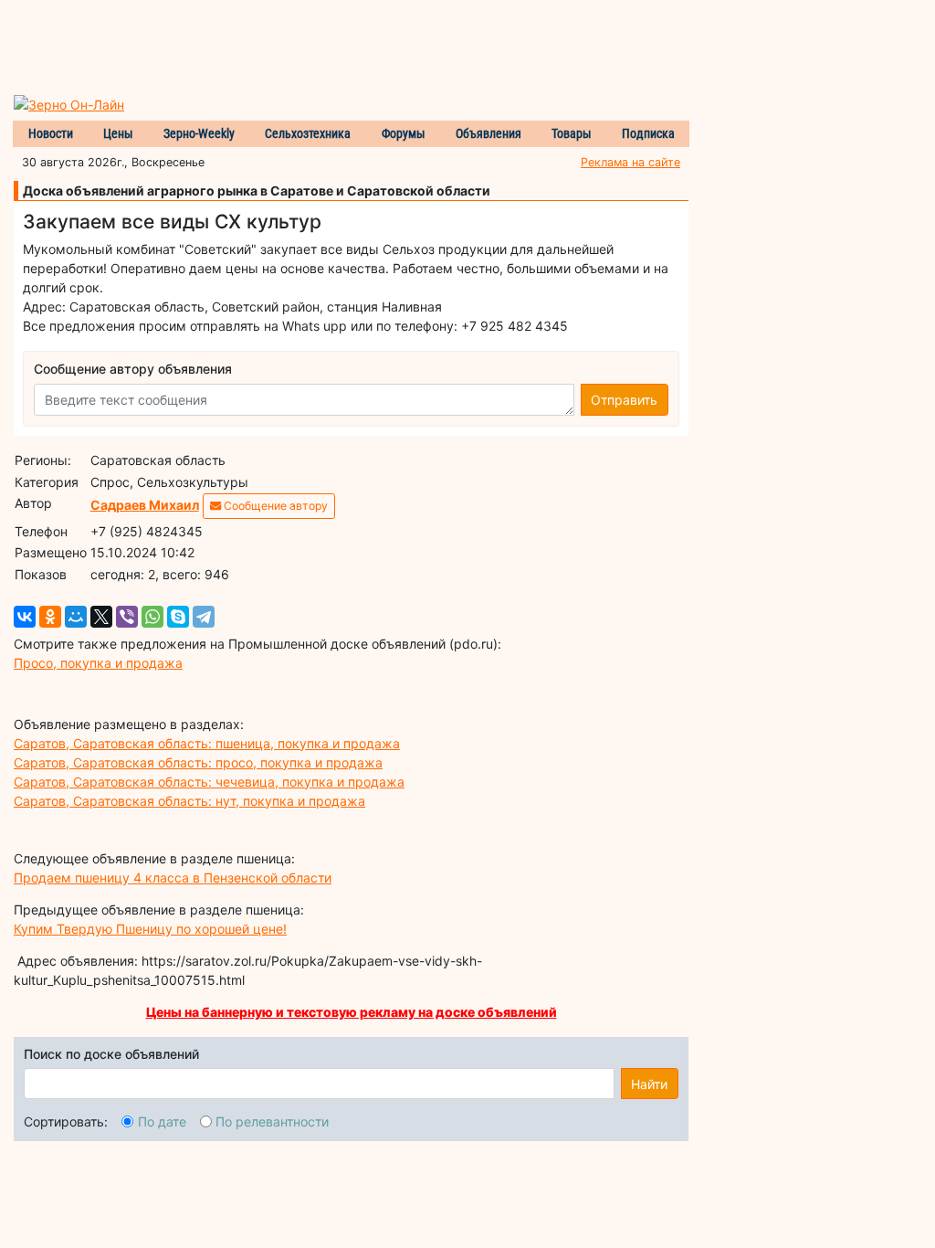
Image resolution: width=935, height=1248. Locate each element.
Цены (118, 133)
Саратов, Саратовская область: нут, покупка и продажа (189, 801)
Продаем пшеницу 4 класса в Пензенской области (172, 877)
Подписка (648, 133)
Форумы (403, 133)
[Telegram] (204, 617)
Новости (50, 133)
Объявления (488, 133)
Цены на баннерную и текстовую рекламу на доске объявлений (351, 1012)
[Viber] (127, 617)
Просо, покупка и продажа (98, 663)
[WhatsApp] (152, 617)
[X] (101, 617)
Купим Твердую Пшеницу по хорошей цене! (150, 928)
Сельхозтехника (308, 133)
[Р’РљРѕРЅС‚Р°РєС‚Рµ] (25, 617)
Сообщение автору (274, 506)
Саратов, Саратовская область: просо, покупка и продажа (198, 762)
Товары (572, 133)
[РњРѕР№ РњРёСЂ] (76, 617)
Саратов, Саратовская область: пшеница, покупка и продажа (207, 743)
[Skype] (178, 617)
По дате (162, 1121)
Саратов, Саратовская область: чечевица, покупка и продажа (209, 781)
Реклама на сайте (630, 162)
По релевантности (272, 1121)
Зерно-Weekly (199, 133)
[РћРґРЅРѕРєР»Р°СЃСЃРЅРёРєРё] (50, 617)
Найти (649, 1084)
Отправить (624, 399)
